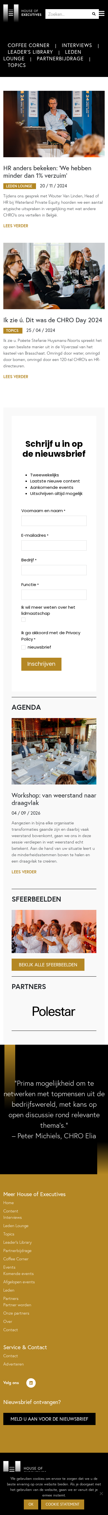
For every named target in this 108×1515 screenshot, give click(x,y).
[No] (101, 1493)
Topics (17, 65)
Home (8, 1202)
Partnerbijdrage (60, 58)
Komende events (18, 1273)
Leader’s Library (17, 1242)
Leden (8, 1290)
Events (9, 1267)
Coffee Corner (29, 45)
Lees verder (15, 225)
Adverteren (13, 1364)
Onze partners (16, 1313)
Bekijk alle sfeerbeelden (48, 964)
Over (7, 1321)
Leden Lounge (16, 1225)
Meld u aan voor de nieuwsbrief (49, 1419)
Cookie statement (62, 1504)
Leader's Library (30, 51)
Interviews (77, 45)
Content (10, 1211)
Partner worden (17, 1304)
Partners (11, 1298)
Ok (31, 1504)
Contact (10, 1329)
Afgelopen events (19, 1281)
